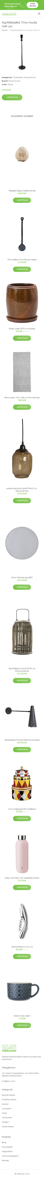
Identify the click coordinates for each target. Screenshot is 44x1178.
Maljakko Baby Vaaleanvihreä (22, 190)
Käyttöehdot (7, 1151)
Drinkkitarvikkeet (9, 1099)
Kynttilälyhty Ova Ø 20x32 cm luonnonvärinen (22, 669)
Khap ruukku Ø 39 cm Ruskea (22, 328)
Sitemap (5, 1160)
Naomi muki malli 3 (22, 1016)
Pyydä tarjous (32, 5)
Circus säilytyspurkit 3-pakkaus (22, 809)
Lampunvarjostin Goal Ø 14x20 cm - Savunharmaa (22, 489)
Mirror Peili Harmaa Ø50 (22, 577)
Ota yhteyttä (7, 1147)
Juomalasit (6, 1108)
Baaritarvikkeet (8, 1095)
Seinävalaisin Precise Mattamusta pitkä (22, 740)
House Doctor (30, 77)
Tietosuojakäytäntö (10, 1156)
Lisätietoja (12, 97)
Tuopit (4, 1113)
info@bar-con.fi (8, 1081)
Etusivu (5, 30)
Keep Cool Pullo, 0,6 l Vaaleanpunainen (22, 878)
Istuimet (5, 1104)
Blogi (4, 1142)
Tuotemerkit (18, 77)
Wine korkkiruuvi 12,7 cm (22, 947)
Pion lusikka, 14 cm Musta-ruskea (22, 259)
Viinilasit (5, 1122)
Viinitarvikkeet (8, 1126)
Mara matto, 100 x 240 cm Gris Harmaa (22, 397)
